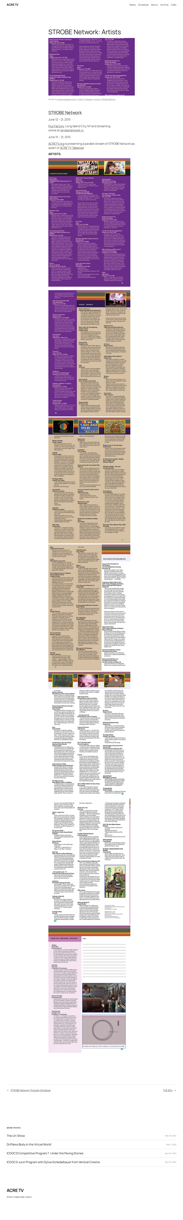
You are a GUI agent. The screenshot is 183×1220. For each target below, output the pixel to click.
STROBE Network (108, 99)
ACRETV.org (56, 144)
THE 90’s (167, 1090)
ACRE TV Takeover (85, 99)
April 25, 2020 (170, 1153)
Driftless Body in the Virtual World (29, 1144)
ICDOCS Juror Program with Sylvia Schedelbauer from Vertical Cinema (53, 1162)
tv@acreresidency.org (66, 99)
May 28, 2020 (170, 1135)
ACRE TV (12, 5)
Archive (97, 99)
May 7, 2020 (171, 1144)
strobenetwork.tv (72, 130)
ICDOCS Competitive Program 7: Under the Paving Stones (45, 1153)
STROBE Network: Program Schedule (31, 1090)
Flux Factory (56, 126)
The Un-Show (16, 1135)
